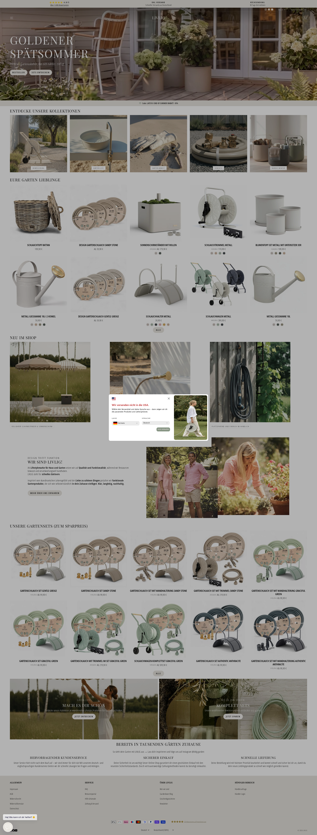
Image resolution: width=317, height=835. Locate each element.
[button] (169, 399)
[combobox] (119, 423)
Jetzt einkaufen (163, 429)
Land (114, 418)
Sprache (146, 418)
